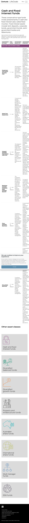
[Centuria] (4, 1)
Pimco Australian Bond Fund (4, 224)
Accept (14, 266)
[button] (25, 2)
